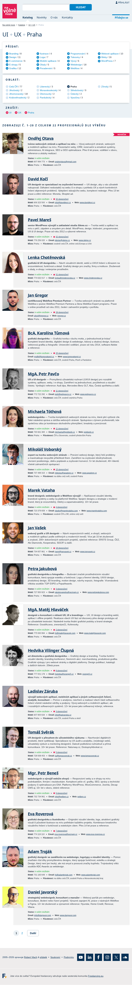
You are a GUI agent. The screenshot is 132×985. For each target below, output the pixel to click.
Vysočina (75, 97)
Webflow (75, 68)
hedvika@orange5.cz (64, 674)
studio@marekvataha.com (66, 511)
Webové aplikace (110, 53)
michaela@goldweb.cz (65, 432)
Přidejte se (121, 17)
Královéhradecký (17, 97)
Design (12, 57)
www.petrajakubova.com (98, 592)
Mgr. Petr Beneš (43, 773)
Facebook (98, 957)
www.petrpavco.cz (88, 394)
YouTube (80, 957)
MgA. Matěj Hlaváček (48, 609)
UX (19, 112)
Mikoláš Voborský (44, 449)
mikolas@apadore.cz (64, 473)
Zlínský (104, 86)
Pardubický (45, 97)
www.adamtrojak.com (90, 875)
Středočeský (77, 90)
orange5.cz (87, 674)
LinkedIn (89, 957)
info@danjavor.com (42, 915)
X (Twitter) (116, 957)
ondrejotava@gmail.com (65, 162)
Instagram (107, 957)
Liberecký (45, 86)
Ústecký (75, 94)
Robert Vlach (30, 957)
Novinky (42, 17)
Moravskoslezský (48, 90)
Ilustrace (44, 53)
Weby (104, 57)
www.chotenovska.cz (93, 278)
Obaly (43, 64)
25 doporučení (62, 353)
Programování (78, 53)
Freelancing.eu (6, 976)
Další (33, 933)
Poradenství (46, 68)
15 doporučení (62, 469)
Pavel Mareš (39, 219)
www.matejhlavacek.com (95, 633)
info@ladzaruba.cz (63, 715)
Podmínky (69, 957)
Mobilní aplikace (48, 61)
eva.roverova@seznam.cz (66, 834)
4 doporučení (61, 507)
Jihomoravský (16, 94)
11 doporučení (62, 391)
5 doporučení (61, 752)
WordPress (107, 61)
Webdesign (76, 64)
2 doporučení (61, 630)
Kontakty (67, 17)
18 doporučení (62, 548)
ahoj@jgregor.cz (41, 316)
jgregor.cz (61, 316)
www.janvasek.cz (87, 551)
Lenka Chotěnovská (46, 257)
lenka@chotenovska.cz (65, 278)
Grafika (13, 68)
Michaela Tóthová (44, 411)
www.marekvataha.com (97, 511)
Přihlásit (124, 2)
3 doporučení (61, 589)
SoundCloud (125, 957)
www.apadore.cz (89, 473)
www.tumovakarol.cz (72, 357)
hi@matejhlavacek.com (65, 633)
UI (10, 112)
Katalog (28, 17)
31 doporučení (62, 274)
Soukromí (55, 957)
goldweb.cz (89, 432)
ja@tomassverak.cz (63, 756)
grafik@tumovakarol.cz (44, 357)
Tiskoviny (75, 57)
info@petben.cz (62, 797)
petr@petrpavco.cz (63, 394)
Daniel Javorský (42, 892)
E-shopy (13, 64)
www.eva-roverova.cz (95, 834)
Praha (31, 112)
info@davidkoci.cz (63, 202)
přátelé (43, 957)
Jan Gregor (38, 295)
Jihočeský (14, 90)
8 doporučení (61, 671)
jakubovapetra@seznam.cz (67, 592)
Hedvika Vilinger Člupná (51, 650)
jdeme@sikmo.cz (62, 240)
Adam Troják (40, 851)
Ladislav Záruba (43, 691)
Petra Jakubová (42, 568)
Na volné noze (8, 25)
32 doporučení (62, 199)
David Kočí (38, 179)
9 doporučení (61, 793)
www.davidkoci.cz (87, 202)
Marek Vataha (41, 490)
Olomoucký (45, 94)
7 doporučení (61, 831)
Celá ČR (13, 86)
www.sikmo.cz (85, 240)
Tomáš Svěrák (41, 732)
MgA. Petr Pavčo (43, 374)
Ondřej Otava (40, 138)
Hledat (81, 7)
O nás (54, 17)
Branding (13, 53)
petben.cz (81, 797)
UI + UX (31, 25)
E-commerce (15, 61)
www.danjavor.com (68, 915)
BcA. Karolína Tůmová (48, 333)
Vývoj (73, 61)
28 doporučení (62, 312)
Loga (42, 57)
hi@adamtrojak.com (63, 875)
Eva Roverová (40, 814)
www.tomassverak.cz (90, 756)
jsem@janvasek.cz (63, 551)
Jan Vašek (37, 527)
